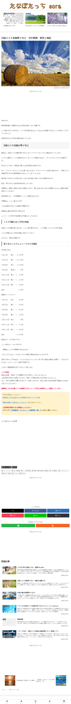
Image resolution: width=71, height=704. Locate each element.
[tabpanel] (13, 21)
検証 (47, 470)
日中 (14, 470)
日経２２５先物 (7, 467)
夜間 (19, 470)
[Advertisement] (35, 105)
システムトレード (64, 470)
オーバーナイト (6, 470)
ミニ (24, 470)
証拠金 (29, 470)
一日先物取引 (54, 470)
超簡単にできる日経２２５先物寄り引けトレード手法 (21, 397)
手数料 (35, 470)
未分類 (15, 467)
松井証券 (41, 470)
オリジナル (15, 473)
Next (70, 21)
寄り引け (23, 473)
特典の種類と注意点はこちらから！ (15, 402)
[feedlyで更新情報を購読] (18, 525)
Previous (1, 21)
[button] (58, 515)
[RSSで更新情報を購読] (53, 525)
